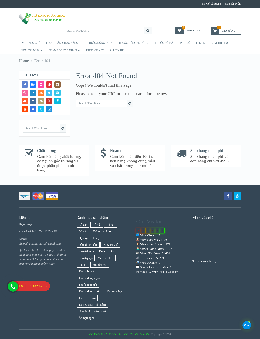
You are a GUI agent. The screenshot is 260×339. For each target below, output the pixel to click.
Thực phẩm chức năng (62, 42)
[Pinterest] (49, 84)
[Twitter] (49, 93)
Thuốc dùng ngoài (90, 278)
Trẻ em (91, 298)
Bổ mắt (97, 224)
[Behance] (33, 84)
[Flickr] (41, 84)
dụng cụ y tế (95, 50)
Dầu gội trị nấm (88, 244)
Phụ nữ (185, 42)
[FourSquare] (57, 101)
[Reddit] (25, 109)
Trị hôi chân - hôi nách (92, 304)
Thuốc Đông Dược (100, 42)
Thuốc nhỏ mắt (88, 284)
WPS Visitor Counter (165, 271)
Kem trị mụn (30, 50)
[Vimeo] (57, 93)
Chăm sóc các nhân (63, 50)
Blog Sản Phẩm (233, 3)
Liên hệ (118, 50)
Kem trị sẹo (219, 42)
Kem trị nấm (106, 251)
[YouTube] (49, 101)
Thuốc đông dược (89, 291)
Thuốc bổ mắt (165, 42)
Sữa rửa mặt (100, 264)
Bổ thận (83, 231)
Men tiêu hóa (105, 258)
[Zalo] (237, 196)
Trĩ (80, 298)
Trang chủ (32, 42)
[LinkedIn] (33, 93)
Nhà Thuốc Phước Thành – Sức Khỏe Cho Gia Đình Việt (119, 334)
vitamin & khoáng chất (92, 311)
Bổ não (110, 224)
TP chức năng (113, 291)
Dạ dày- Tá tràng (89, 238)
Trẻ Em (201, 42)
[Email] (49, 109)
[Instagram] (57, 84)
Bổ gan (83, 224)
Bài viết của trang (211, 3)
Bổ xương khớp (102, 231)
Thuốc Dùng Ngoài (132, 42)
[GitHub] (41, 101)
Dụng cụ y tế (110, 244)
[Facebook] (25, 84)
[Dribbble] (25, 93)
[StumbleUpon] (25, 101)
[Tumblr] (33, 101)
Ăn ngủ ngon (87, 318)
